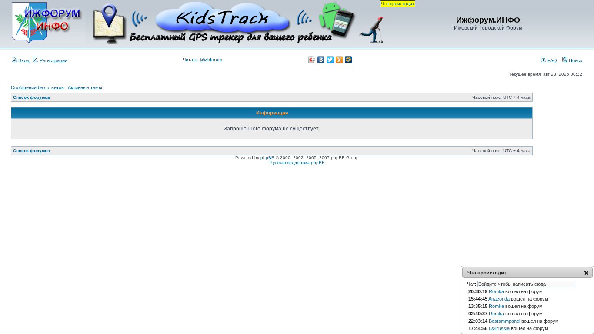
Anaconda (499, 298)
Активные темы (85, 87)
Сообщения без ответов (37, 87)
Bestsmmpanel (504, 321)
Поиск (574, 60)
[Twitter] (330, 59)
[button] (586, 272)
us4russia (499, 328)
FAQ (551, 60)
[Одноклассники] (339, 59)
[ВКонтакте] (321, 59)
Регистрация (52, 60)
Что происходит (397, 3)
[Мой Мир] (348, 59)
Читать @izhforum (202, 59)
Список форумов (31, 97)
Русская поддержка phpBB (297, 162)
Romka (496, 291)
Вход (23, 60)
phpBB (267, 157)
